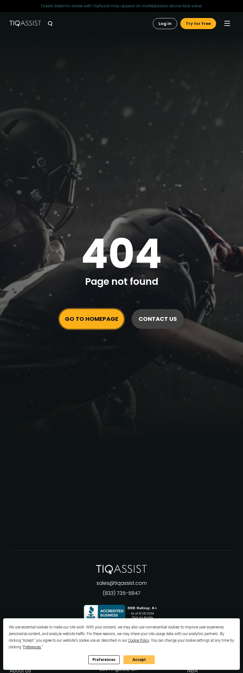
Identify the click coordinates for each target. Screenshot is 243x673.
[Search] (50, 24)
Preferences (103, 660)
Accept (139, 660)
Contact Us (158, 319)
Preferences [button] (32, 647)
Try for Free (198, 24)
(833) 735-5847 (121, 593)
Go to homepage (91, 319)
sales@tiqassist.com (122, 583)
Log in (165, 24)
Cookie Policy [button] (138, 640)
